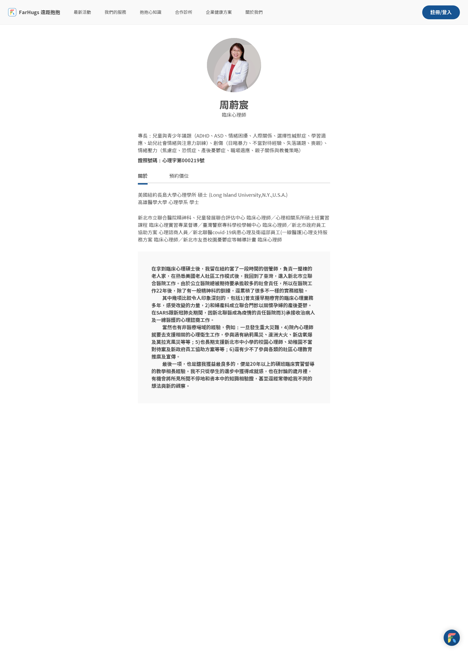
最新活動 (82, 12)
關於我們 (254, 12)
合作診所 (183, 12)
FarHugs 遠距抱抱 (39, 12)
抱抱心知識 (150, 12)
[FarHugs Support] (452, 638)
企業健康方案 (219, 12)
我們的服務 (115, 12)
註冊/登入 (441, 12)
